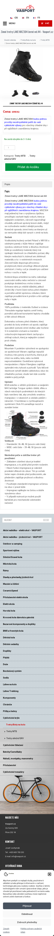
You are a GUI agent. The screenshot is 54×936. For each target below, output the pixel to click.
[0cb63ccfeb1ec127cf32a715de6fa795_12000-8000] (37, 93)
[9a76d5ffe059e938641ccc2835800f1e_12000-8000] (16, 93)
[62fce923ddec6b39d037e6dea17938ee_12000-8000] (27, 93)
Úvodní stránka (10, 40)
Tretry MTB (45, 40)
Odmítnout (27, 914)
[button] (49, 874)
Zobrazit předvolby (27, 922)
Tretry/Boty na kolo (28, 40)
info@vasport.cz (18, 856)
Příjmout (27, 906)
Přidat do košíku (28, 167)
